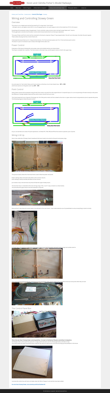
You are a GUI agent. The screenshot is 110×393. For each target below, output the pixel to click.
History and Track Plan (17, 14)
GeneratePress (63, 391)
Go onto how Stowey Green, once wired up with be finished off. (28, 384)
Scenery (45, 14)
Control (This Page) (37, 14)
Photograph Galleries (72, 7)
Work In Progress (27, 7)
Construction (27, 14)
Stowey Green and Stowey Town (57, 7)
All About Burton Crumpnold (40, 7)
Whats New (18, 7)
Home (11, 7)
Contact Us (83, 7)
